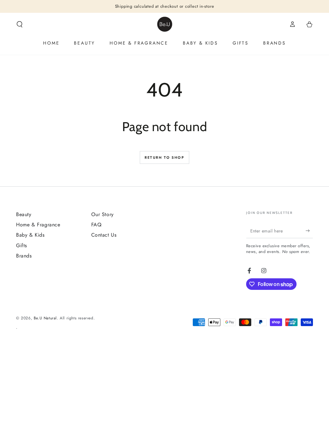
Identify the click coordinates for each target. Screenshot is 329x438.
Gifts (21, 245)
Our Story (102, 214)
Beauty (23, 214)
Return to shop (164, 157)
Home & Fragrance (38, 224)
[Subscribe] (309, 231)
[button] (19, 24)
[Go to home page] (164, 24)
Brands (24, 255)
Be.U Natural (45, 318)
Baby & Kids (30, 235)
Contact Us (104, 235)
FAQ (96, 224)
